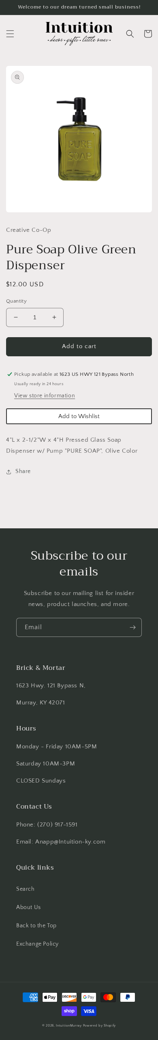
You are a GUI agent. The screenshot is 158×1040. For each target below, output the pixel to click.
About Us (28, 907)
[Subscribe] (132, 627)
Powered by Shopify (99, 1025)
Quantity (16, 301)
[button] (10, 34)
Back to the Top (36, 925)
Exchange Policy (37, 944)
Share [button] (23, 471)
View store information (44, 395)
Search (25, 889)
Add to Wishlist (79, 416)
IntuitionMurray (69, 1025)
